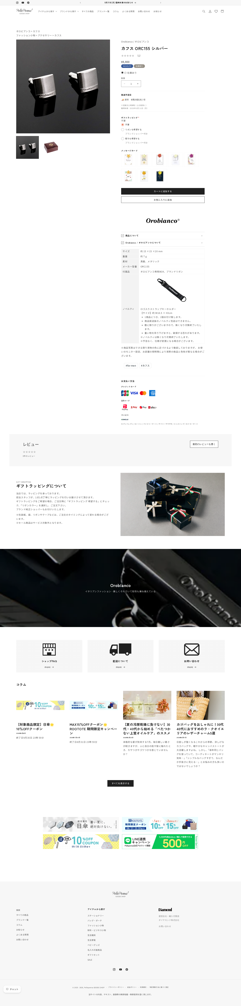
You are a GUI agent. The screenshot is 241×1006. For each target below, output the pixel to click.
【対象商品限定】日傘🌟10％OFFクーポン (35, 726)
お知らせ (20, 929)
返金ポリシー (132, 987)
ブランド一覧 (22, 919)
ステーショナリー (96, 915)
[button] (47, 11)
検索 (18, 910)
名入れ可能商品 (95, 949)
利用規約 (143, 987)
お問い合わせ (22, 939)
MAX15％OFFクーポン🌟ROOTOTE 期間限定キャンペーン (93, 728)
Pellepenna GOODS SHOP (94, 987)
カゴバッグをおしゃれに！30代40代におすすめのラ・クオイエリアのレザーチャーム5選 (200, 728)
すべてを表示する (121, 783)
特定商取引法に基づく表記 (159, 987)
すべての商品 (22, 914)
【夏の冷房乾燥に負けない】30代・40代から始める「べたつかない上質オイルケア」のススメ (147, 728)
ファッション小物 (25, 35)
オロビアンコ (23, 31)
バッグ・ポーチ (95, 920)
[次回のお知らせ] (160, 2)
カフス (36, 31)
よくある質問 (22, 934)
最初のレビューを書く (204, 444)
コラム (19, 924)
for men (131, 365)
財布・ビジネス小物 (97, 930)
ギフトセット (94, 954)
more (47, 667)
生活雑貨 (92, 935)
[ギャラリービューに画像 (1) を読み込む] (27, 147)
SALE (90, 959)
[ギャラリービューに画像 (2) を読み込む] (51, 147)
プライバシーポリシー (116, 987)
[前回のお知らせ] (80, 2)
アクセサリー (45, 35)
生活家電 (92, 940)
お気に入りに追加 (163, 199)
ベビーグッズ (94, 944)
